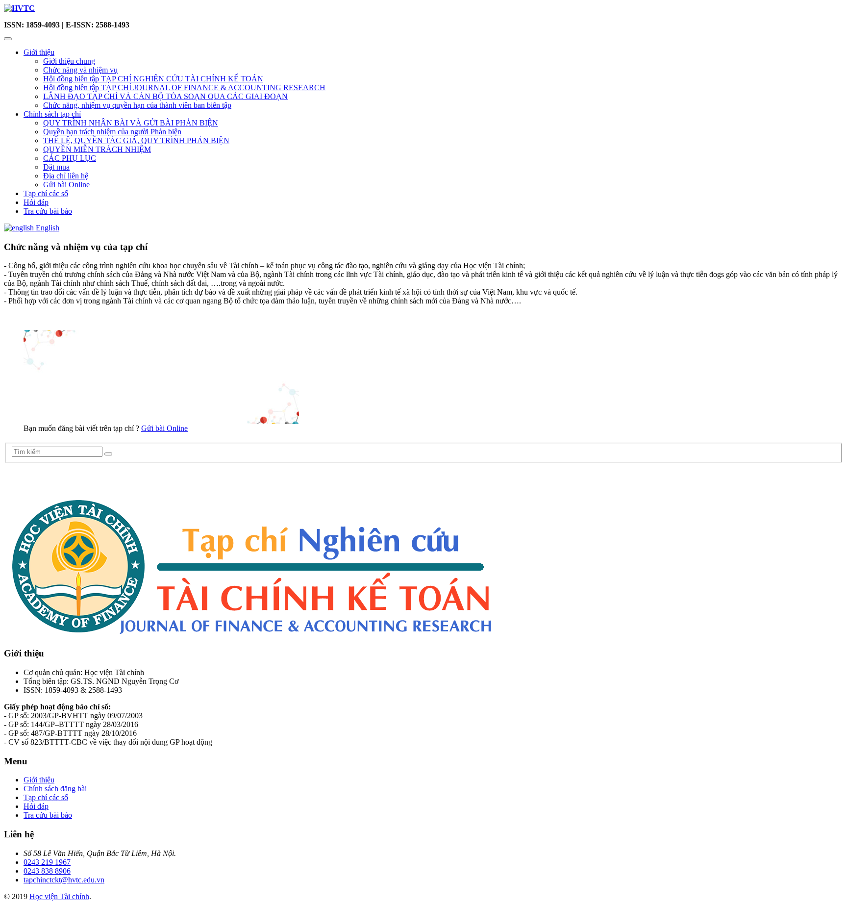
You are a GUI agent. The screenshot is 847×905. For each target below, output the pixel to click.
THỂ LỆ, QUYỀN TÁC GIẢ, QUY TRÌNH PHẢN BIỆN (136, 140)
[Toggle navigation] (8, 38)
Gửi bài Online (66, 184)
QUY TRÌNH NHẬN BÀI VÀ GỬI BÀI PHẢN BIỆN (130, 123)
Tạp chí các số (46, 193)
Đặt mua (56, 167)
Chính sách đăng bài (55, 788)
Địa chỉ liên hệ (65, 176)
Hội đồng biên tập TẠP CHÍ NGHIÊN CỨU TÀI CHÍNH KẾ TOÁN (153, 79)
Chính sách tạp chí (52, 114)
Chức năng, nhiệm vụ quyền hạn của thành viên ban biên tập (137, 105)
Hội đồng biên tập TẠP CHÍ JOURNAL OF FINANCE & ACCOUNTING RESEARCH (184, 87)
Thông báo (26, 477)
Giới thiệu (39, 52)
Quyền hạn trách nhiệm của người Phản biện (112, 131)
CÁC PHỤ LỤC (69, 158)
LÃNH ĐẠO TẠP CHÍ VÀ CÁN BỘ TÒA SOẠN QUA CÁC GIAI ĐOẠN (165, 96)
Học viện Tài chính (59, 896)
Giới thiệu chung (69, 61)
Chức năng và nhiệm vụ (80, 70)
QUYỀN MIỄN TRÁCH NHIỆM (97, 149)
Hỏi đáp (36, 202)
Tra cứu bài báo (48, 211)
